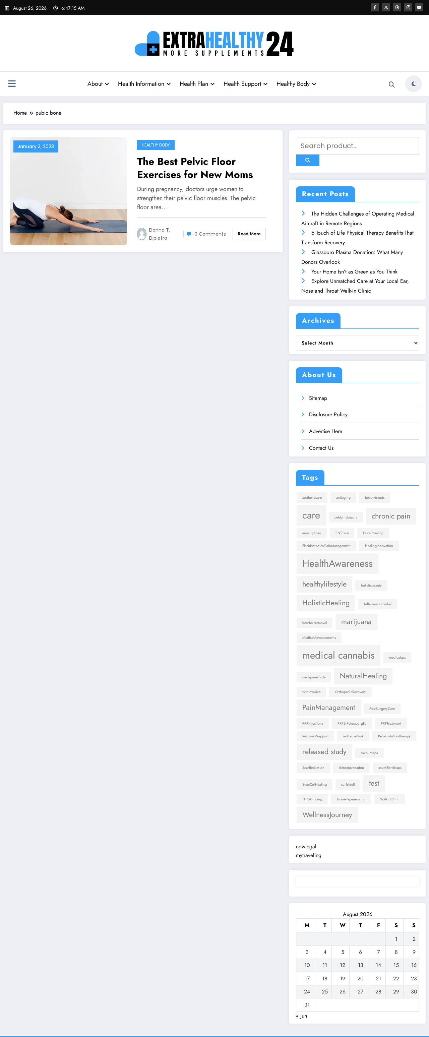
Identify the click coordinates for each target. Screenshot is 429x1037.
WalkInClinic (389, 799)
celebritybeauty (345, 517)
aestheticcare (312, 497)
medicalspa (397, 657)
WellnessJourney (327, 814)
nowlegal (306, 846)
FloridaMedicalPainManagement (326, 545)
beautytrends (374, 497)
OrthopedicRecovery (350, 691)
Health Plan (194, 83)
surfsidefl (348, 784)
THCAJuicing (312, 799)
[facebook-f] (375, 7)
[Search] (391, 84)
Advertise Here (325, 431)
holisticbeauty (371, 585)
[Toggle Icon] (12, 84)
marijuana (356, 621)
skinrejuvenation (351, 767)
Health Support (242, 83)
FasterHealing (373, 533)
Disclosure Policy (328, 414)
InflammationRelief (377, 604)
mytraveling (308, 855)
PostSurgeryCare (382, 708)
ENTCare (342, 533)
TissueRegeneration (351, 799)
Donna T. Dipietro (159, 234)
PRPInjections (312, 723)
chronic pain (391, 516)
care (311, 515)
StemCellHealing (314, 784)
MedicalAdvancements (319, 637)
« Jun (301, 1016)
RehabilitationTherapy (394, 736)
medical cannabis (338, 655)
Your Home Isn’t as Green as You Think (354, 272)
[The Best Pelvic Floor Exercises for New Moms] (68, 190)
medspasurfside (313, 677)
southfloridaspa (390, 767)
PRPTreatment (391, 723)
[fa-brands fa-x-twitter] (386, 7)
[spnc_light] (413, 83)
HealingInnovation (379, 545)
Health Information (141, 83)
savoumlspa (369, 752)
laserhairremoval (314, 622)
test (374, 783)
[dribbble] (397, 7)
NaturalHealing (363, 676)
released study (324, 751)
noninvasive (311, 691)
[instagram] (408, 7)
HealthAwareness (337, 563)
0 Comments (210, 234)
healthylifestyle (324, 584)
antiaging (343, 497)
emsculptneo (311, 533)
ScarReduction (313, 767)
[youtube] (419, 7)
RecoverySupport (315, 736)
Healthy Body (293, 83)
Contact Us (321, 448)
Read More (249, 233)
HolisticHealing (326, 603)
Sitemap (318, 398)
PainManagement (328, 707)
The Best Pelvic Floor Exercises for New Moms (195, 168)
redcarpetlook (353, 736)
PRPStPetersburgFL (352, 723)
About (95, 83)
